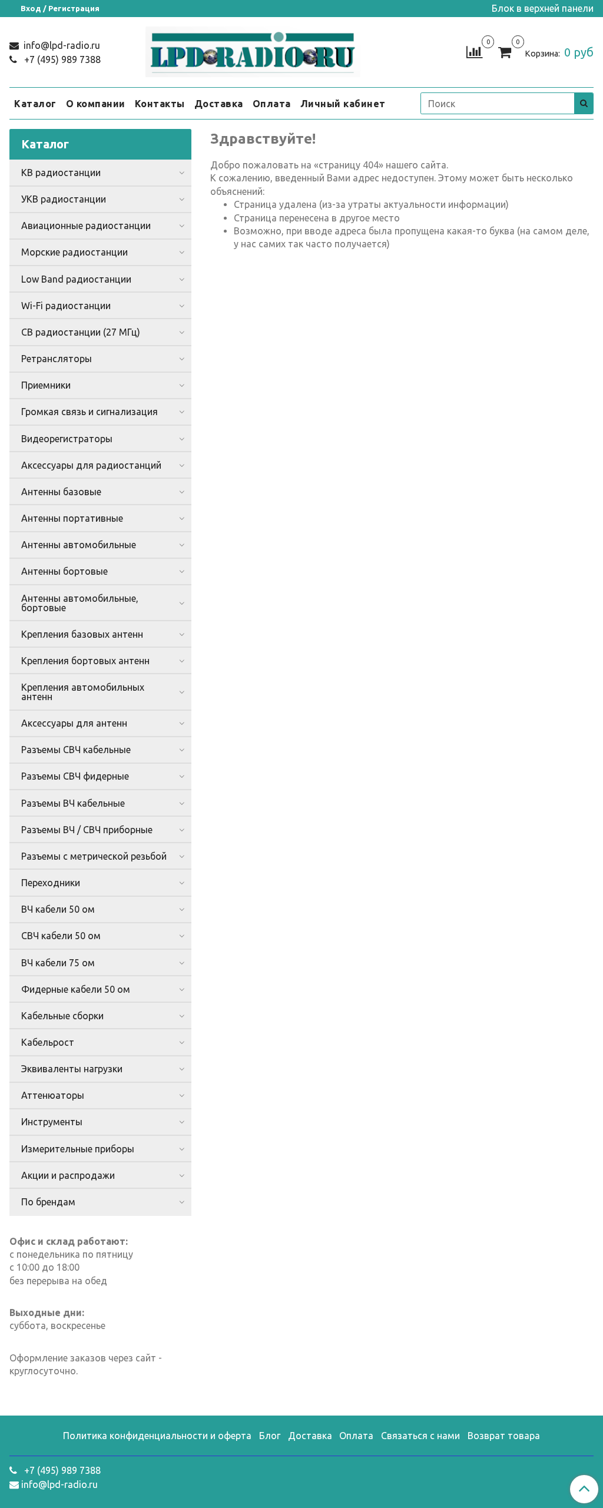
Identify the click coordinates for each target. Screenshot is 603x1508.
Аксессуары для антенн (74, 723)
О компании (95, 103)
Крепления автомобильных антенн (82, 692)
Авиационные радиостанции (86, 225)
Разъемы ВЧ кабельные (73, 803)
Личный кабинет (343, 103)
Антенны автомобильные (78, 544)
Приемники (46, 385)
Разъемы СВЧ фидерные (75, 776)
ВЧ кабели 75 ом (58, 962)
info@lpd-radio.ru (60, 45)
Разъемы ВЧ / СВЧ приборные (87, 829)
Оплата (272, 103)
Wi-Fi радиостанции (66, 305)
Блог (269, 1435)
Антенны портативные (72, 518)
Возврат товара (504, 1435)
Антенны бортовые (64, 571)
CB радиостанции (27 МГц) (80, 332)
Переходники (50, 882)
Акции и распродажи (68, 1175)
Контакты (160, 103)
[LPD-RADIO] (252, 50)
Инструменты (51, 1121)
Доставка (218, 103)
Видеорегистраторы (66, 438)
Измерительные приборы (77, 1149)
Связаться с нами (420, 1435)
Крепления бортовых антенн (85, 660)
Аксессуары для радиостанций (91, 465)
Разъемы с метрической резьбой (94, 856)
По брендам (48, 1202)
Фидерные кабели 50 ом (75, 989)
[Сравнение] (474, 51)
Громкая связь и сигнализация (89, 411)
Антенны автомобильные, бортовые (79, 603)
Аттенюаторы (52, 1095)
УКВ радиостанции (63, 199)
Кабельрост (47, 1042)
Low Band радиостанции (76, 279)
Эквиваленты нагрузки (71, 1068)
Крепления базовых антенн (82, 634)
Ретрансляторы (56, 358)
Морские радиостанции (74, 252)
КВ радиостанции (61, 172)
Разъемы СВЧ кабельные (76, 749)
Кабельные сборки (62, 1015)
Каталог (35, 103)
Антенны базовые (61, 491)
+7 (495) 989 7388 (61, 59)
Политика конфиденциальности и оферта (157, 1435)
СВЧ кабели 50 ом (61, 935)
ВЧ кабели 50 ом (58, 909)
